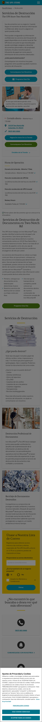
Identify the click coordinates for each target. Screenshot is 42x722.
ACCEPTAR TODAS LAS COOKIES (21, 718)
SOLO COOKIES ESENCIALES (21, 712)
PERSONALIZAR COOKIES (21, 705)
